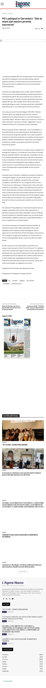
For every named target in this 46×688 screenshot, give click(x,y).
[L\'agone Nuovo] (23, 4)
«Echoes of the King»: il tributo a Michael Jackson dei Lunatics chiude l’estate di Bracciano (21, 566)
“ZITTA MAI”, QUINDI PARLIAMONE (14, 445)
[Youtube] (12, 598)
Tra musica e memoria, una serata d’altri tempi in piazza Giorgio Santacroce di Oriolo (21, 474)
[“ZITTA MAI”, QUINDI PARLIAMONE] (23, 430)
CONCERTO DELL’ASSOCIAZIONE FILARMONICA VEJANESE (19, 640)
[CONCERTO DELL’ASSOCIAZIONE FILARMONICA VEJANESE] (23, 520)
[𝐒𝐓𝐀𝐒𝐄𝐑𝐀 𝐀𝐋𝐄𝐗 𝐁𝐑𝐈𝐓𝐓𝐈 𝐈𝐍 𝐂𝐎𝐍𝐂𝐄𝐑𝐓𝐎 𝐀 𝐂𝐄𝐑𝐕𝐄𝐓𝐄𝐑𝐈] (23, 488)
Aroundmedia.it (8, 681)
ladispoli (22, 280)
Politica (10, 13)
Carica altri (22, 571)
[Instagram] (6, 598)
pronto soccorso (17, 283)
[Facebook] (3, 598)
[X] (9, 598)
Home (4, 13)
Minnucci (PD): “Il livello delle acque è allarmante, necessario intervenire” (35, 307)
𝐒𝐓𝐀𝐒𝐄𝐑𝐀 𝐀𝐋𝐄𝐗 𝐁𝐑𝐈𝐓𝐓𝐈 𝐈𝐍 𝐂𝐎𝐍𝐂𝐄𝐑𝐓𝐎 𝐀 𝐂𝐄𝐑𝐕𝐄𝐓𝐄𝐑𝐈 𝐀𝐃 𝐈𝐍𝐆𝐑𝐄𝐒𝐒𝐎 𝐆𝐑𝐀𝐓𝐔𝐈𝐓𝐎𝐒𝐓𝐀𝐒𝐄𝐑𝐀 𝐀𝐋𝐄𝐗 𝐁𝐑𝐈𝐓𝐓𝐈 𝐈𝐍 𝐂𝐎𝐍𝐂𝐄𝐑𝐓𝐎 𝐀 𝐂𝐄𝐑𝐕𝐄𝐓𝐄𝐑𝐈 (23, 505)
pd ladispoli (6, 283)
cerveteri (15, 280)
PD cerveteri (30, 280)
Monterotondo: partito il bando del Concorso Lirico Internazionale (11, 307)
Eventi (4, 442)
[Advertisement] (23, 387)
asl (9, 280)
